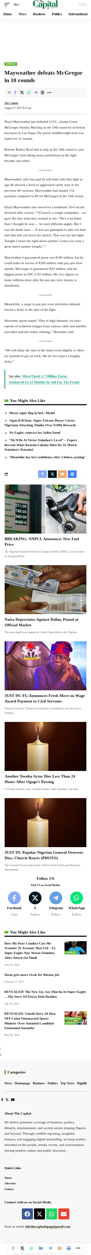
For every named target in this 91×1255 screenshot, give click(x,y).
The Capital (11, 103)
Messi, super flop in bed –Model (32, 413)
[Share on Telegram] (35, 92)
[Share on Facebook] (15, 92)
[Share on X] (22, 92)
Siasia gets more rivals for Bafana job (31, 975)
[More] (49, 92)
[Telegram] (56, 904)
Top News (67, 1083)
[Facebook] (14, 904)
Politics (52, 1083)
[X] (35, 904)
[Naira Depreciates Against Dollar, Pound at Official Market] (45, 589)
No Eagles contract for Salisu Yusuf (34, 432)
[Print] (68, 1248)
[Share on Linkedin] (41, 1248)
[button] (8, 5)
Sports (11, 64)
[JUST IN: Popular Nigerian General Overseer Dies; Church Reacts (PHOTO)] (45, 822)
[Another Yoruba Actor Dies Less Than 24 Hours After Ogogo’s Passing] (45, 746)
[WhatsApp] (76, 904)
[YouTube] (13, 1100)
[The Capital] (45, 4)
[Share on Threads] (42, 92)
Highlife (82, 1083)
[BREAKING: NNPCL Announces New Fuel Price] (45, 509)
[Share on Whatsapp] (29, 92)
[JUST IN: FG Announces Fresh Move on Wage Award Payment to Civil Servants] (45, 665)
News (8, 1083)
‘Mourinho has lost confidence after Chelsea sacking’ (47, 457)
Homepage (73, 1018)
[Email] (59, 1248)
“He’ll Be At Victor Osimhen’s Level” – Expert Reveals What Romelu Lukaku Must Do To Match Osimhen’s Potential (40, 445)
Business (39, 1083)
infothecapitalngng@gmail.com (47, 1226)
